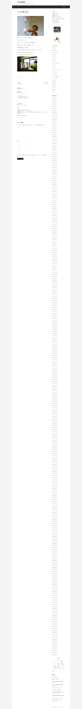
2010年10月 (54, 512)
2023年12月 (54, 167)
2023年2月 (54, 189)
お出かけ (53, 58)
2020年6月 (54, 259)
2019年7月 (54, 283)
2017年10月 (54, 329)
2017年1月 (54, 348)
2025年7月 (54, 125)
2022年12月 (54, 193)
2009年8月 (54, 543)
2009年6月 (54, 547)
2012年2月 (54, 477)
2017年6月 (54, 337)
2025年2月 (54, 136)
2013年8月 (54, 438)
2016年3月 (54, 370)
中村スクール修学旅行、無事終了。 (58, 681)
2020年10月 (54, 250)
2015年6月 (54, 390)
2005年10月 (54, 643)
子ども (53, 74)
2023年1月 (54, 191)
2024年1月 (54, 165)
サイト (18, 149)
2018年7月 (54, 309)
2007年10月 (54, 591)
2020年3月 (54, 265)
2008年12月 (54, 560)
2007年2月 (54, 608)
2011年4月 (54, 499)
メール (18, 145)
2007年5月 (54, 602)
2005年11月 (54, 641)
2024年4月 (54, 158)
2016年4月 (54, 368)
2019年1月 (54, 296)
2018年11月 (54, 300)
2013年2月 (54, 451)
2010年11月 (54, 510)
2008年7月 (54, 571)
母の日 (53, 679)
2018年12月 (54, 298)
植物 (19, 76)
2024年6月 (54, 154)
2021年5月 (54, 235)
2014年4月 (54, 420)
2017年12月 (54, 324)
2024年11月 (54, 143)
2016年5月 (54, 366)
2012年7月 (54, 466)
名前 (18, 140)
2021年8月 (54, 228)
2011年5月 (54, 497)
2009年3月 (54, 554)
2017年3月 (54, 344)
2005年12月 (54, 639)
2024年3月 (54, 160)
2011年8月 (54, 490)
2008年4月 (54, 578)
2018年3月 (54, 318)
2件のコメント (29, 13)
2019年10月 (54, 276)
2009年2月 (54, 556)
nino (53, 682)
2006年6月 (54, 626)
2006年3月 (54, 632)
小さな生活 (21, 2)
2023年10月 (54, 171)
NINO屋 (53, 50)
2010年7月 (54, 519)
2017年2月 (54, 346)
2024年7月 (54, 152)
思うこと (53, 78)
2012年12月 (54, 455)
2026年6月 (54, 101)
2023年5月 (54, 182)
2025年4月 (54, 132)
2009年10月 (54, 538)
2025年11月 (54, 117)
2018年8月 (54, 307)
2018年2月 (54, 320)
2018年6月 (54, 311)
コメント (19, 127)
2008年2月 (54, 582)
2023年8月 (54, 176)
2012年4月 (54, 473)
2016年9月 (54, 357)
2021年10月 (54, 224)
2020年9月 (54, 252)
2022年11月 (54, 195)
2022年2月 (54, 215)
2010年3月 (54, 527)
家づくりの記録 (54, 76)
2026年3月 (54, 108)
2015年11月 (54, 379)
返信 (18, 100)
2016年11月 (54, 353)
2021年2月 (54, 241)
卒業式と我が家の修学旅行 (56, 692)
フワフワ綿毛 (45, 83)
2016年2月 (54, 372)
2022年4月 (54, 211)
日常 (53, 80)
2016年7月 (54, 361)
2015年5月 (54, 392)
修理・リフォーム (55, 69)
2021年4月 (54, 237)
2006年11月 (54, 615)
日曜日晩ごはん (20, 83)
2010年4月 (54, 525)
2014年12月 (54, 403)
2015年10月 (54, 381)
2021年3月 (54, 239)
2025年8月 (54, 123)
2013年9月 (54, 436)
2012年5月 (54, 471)
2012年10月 (54, 460)
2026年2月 (54, 110)
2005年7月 (54, 650)
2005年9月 (54, 645)
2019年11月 (54, 274)
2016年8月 (54, 359)
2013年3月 (54, 449)
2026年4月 (54, 106)
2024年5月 (54, 156)
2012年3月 (54, 475)
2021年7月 (54, 230)
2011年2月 (54, 503)
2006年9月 (54, 619)
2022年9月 (54, 200)
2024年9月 (54, 147)
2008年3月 (54, 580)
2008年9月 (54, 567)
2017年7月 (54, 335)
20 (58, 667)
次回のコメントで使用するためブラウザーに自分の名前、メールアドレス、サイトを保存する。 (31, 156)
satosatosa (54, 52)
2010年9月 (54, 514)
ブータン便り (54, 687)
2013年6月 (54, 442)
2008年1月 (54, 584)
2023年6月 (54, 180)
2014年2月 (54, 425)
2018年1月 (54, 322)
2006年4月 (54, 630)
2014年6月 (54, 416)
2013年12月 (54, 429)
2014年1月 (54, 427)
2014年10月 (54, 407)
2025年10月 (54, 119)
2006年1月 (54, 637)
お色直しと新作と (55, 698)
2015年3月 (54, 396)
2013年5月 (54, 444)
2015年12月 (54, 377)
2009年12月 (54, 534)
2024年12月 (54, 141)
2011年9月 (54, 488)
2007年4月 (54, 604)
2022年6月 (54, 206)
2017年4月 (54, 342)
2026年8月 (54, 97)
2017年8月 (54, 333)
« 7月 (53, 671)
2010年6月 (54, 521)
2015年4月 (54, 394)
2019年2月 (54, 294)
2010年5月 (54, 523)
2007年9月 (54, 593)
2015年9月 (54, 383)
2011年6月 (54, 495)
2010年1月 (54, 532)
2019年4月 (54, 289)
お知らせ (53, 65)
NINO (24, 13)
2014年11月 (54, 405)
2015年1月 (54, 401)
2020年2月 (54, 267)
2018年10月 (54, 302)
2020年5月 (54, 261)
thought (53, 54)
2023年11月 (54, 169)
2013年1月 (54, 453)
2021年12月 (54, 219)
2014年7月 (54, 414)
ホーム (18, 6)
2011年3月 (54, 501)
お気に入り (54, 63)
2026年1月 (54, 112)
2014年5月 (54, 418)
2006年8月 (54, 621)
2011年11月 (54, 484)
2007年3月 (54, 606)
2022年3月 (54, 213)
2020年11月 (54, 248)
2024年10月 (54, 145)
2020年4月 (54, 263)
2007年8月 (54, 595)
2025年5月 (54, 130)
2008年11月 (54, 562)
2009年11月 (54, 536)
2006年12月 (54, 613)
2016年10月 (54, 355)
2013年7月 (54, 440)
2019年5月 (54, 287)
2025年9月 (54, 121)
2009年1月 (54, 558)
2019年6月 (54, 285)
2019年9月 (54, 278)
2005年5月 (54, 654)
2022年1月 (54, 217)
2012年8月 (54, 464)
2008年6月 (54, 573)
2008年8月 (54, 569)
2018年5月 (54, 313)
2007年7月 (54, 597)
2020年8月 (54, 254)
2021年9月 (54, 226)
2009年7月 (54, 545)
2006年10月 (54, 617)
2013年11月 (54, 431)
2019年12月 (54, 272)
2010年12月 (54, 508)
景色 (53, 82)
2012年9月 (54, 462)
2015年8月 (54, 385)
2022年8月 (54, 202)
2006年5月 (54, 628)
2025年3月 (54, 134)
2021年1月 (54, 243)
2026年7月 (54, 99)
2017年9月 (54, 331)
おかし (53, 56)
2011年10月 (54, 486)
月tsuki (53, 685)
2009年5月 (54, 549)
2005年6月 (54, 652)
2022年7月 (54, 204)
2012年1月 (54, 479)
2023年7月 (54, 178)
